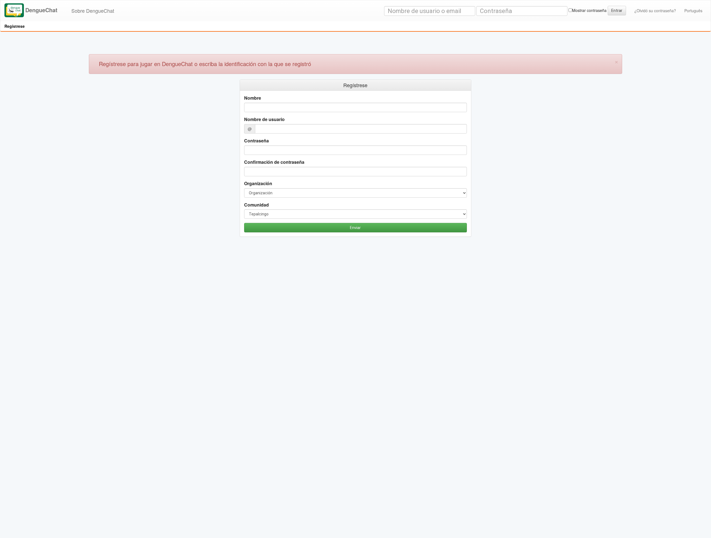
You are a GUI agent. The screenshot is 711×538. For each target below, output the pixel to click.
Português (693, 10)
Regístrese (14, 26)
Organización (258, 183)
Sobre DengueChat (92, 10)
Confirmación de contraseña (274, 162)
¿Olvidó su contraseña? (655, 10)
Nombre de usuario (264, 119)
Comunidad (256, 205)
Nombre (252, 98)
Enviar (355, 227)
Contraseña (256, 141)
